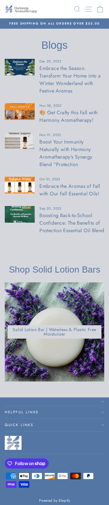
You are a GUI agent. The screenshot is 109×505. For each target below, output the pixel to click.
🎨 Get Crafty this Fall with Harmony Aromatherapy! (68, 116)
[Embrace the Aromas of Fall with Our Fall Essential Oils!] (20, 185)
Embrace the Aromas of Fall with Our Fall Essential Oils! (69, 190)
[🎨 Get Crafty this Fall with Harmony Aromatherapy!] (20, 111)
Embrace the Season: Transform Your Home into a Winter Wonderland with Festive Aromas (70, 79)
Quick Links (19, 425)
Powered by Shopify (54, 500)
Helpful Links (22, 412)
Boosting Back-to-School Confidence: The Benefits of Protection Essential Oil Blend (71, 223)
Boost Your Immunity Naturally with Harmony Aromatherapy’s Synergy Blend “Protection (65, 153)
